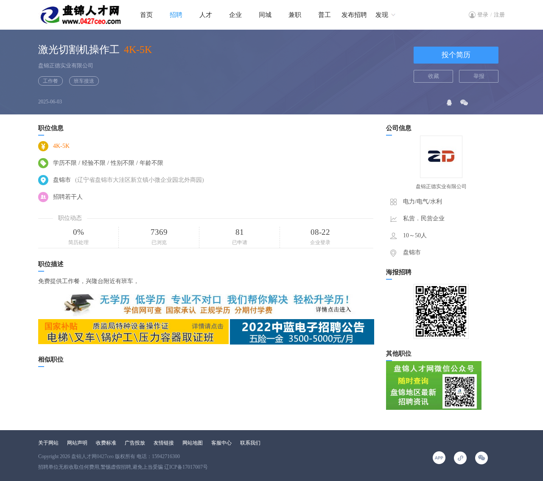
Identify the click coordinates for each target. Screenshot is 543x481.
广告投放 (135, 443)
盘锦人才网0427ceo (92, 456)
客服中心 (221, 443)
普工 (324, 14)
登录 (482, 14)
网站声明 (77, 443)
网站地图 (192, 443)
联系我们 (250, 443)
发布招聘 (354, 14)
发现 (381, 14)
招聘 (176, 14)
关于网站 (48, 443)
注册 (499, 14)
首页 (146, 14)
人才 (205, 14)
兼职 (294, 14)
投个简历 (456, 55)
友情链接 (164, 443)
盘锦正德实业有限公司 (65, 65)
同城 (265, 14)
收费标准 (106, 443)
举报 (478, 76)
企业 (235, 14)
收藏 (433, 76)
